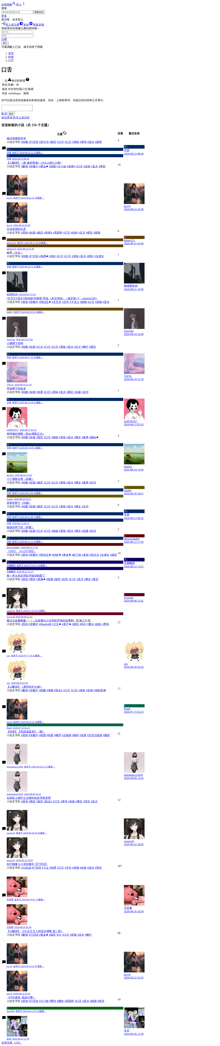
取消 (4, 113)
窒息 (95, 579)
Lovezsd (128, 596)
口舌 (68, 142)
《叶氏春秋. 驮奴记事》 (21, 997)
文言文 (56, 302)
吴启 (126, 1018)
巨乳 (64, 579)
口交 (60, 142)
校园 (52, 166)
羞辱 (98, 142)
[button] (14, 4)
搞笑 (75, 624)
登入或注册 (10, 24)
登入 (5, 43)
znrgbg (127, 489)
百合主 (94, 554)
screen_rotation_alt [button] (65, 133)
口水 (39, 346)
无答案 (128, 895)
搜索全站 (39, 12)
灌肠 (50, 690)
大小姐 (61, 166)
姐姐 (54, 530)
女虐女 (99, 256)
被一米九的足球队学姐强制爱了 (26, 575)
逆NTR (44, 142)
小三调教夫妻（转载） (20, 479)
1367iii (127, 364)
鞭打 (85, 346)
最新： (39, 152)
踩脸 (83, 302)
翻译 (24, 166)
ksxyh (127, 194)
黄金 (43, 166)
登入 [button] (19, 4)
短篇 (32, 232)
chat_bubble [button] (4, 148)
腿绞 (106, 735)
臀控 (52, 1001)
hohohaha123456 (133, 762)
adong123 (129, 239)
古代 (65, 302)
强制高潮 (100, 690)
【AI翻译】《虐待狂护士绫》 (25, 686)
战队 (98, 624)
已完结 (33, 142)
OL (59, 934)
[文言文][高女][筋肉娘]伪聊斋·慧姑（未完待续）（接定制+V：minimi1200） (52, 298)
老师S (71, 166)
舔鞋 (75, 735)
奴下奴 (76, 554)
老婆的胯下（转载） (19, 502)
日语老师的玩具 (16, 229)
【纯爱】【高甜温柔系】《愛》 (26, 731)
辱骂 (83, 142)
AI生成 (26, 867)
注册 (4, 39)
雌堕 (57, 735)
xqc (126, 651)
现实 (86, 801)
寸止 (45, 867)
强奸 (52, 256)
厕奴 (93, 437)
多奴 (85, 554)
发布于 (24, 152)
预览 (32, 579)
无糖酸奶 (129, 561)
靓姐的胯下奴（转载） (20, 527)
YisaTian (129, 318)
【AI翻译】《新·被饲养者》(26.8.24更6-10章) (34, 162)
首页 (11, 53)
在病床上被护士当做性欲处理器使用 (29, 797)
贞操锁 (66, 735)
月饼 (126, 148)
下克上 (74, 302)
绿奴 (56, 554)
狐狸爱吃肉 (131, 273)
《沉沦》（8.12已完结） (21, 551)
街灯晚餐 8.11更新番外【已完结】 (27, 864)
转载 (24, 142)
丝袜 (87, 166)
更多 (4, 15)
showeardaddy (132, 537)
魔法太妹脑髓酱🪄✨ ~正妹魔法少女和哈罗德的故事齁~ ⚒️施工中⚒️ (49, 620)
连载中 (33, 166)
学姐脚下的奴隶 (16, 388)
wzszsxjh (129, 829)
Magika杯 (45, 624)
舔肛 (53, 142)
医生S (58, 690)
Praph (127, 707)
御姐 (54, 437)
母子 (66, 624)
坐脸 (98, 302)
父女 (56, 624)
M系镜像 (6, 4)
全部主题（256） (11, 1042)
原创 (24, 232)
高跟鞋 (58, 232)
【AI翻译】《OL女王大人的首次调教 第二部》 (35, 931)
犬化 (68, 867)
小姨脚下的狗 (15, 343)
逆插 (89, 690)
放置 (83, 735)
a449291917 (131, 409)
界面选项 (36, 24)
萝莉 (102, 166)
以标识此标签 (17, 80)
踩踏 (97, 232)
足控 (85, 392)
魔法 (90, 624)
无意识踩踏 (94, 735)
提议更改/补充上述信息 (15, 117)
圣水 (90, 142)
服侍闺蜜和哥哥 (16, 138)
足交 (81, 232)
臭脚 (43, 256)
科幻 (83, 624)
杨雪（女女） (15, 252)
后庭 (77, 392)
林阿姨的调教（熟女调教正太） (26, 433)
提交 (11, 113)
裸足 (89, 232)
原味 (75, 142)
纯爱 (39, 392)
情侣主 (45, 302)
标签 (11, 56)
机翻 (42, 690)
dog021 (128, 454)
